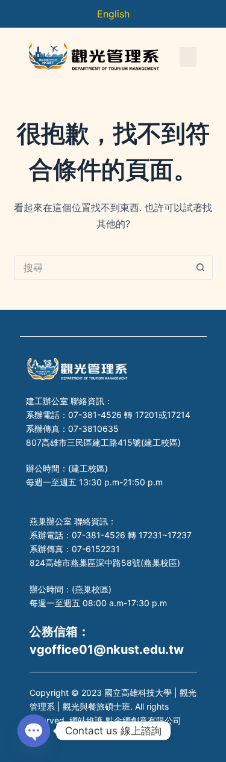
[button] (188, 57)
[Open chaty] (33, 730)
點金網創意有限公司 (143, 720)
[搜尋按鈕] (201, 268)
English (113, 14)
